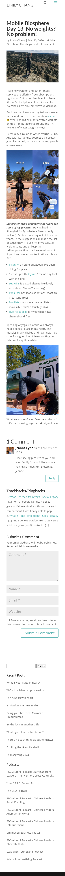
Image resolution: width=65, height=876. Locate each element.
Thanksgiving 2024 (17, 755)
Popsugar (14, 293)
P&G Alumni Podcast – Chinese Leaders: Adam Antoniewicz (30, 811)
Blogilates (15, 302)
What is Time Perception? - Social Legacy (33, 515)
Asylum (31, 274)
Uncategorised (29, 44)
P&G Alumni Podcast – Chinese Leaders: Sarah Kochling (30, 800)
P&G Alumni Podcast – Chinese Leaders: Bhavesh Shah (30, 842)
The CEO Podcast (16, 790)
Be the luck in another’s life (22, 724)
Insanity (14, 264)
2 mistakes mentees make (22, 705)
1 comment (47, 44)
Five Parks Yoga (18, 311)
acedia (51, 116)
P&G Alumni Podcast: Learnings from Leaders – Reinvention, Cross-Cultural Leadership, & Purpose (29, 773)
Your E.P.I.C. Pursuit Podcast (23, 783)
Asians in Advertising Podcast (24, 859)
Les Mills (14, 283)
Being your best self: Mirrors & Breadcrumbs (25, 715)
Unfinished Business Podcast (23, 832)
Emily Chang (17, 40)
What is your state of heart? (23, 682)
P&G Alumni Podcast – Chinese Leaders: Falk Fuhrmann (30, 823)
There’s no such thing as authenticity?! (29, 739)
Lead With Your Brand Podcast (24, 851)
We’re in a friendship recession (25, 690)
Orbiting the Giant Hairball (22, 747)
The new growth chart (19, 698)
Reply (52, 478)
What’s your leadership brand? (25, 732)
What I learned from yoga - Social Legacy (33, 497)
